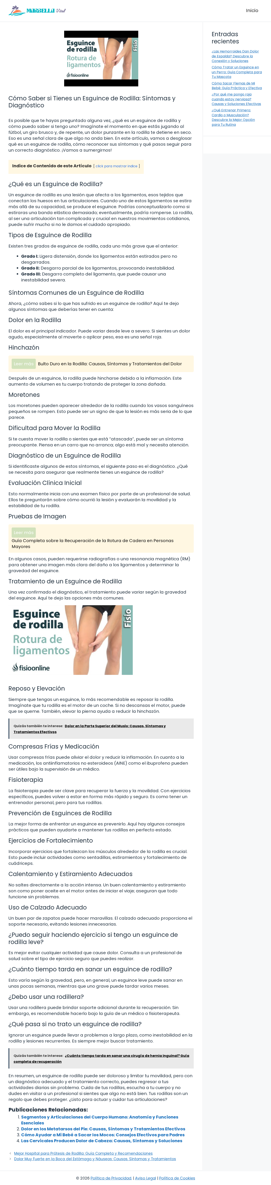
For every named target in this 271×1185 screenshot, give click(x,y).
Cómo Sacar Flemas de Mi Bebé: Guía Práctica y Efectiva (237, 85)
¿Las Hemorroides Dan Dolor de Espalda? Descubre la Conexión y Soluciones (235, 56)
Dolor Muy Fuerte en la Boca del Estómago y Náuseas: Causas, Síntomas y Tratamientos (95, 1158)
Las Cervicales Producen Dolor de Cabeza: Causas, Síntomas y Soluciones (101, 1141)
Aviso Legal (145, 1178)
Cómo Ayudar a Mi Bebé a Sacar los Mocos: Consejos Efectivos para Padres (103, 1135)
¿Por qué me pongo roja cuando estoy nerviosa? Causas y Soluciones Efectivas (236, 99)
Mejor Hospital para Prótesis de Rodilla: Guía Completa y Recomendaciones (83, 1153)
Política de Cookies (177, 1178)
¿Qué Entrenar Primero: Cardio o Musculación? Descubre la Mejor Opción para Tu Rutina (233, 117)
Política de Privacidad (111, 1178)
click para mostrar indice (116, 166)
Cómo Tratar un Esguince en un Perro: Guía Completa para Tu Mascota (237, 72)
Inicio (252, 10)
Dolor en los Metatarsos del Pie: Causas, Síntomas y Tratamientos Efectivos (103, 1129)
